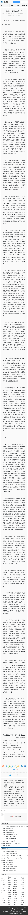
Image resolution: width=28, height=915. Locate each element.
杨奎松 (15, 886)
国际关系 (24, 5)
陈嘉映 (3, 881)
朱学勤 (3, 902)
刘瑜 (2, 898)
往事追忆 (18, 747)
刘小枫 (9, 894)
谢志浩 (9, 904)
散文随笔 (12, 747)
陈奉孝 (3, 890)
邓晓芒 (15, 888)
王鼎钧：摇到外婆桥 (6, 845)
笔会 (8, 747)
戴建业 (22, 884)
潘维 (9, 902)
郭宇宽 (9, 883)
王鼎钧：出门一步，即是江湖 (8, 841)
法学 (7, 5)
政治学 (18, 5)
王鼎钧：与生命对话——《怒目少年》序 (10, 843)
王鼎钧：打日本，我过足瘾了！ (8, 837)
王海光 (22, 886)
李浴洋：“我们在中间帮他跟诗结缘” (9, 851)
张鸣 (9, 886)
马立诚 (15, 883)
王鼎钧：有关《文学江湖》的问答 (9, 834)
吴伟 (15, 896)
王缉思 (22, 888)
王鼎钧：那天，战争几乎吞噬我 (8, 839)
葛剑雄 (9, 898)
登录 (13, 817)
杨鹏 (9, 888)
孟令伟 (15, 894)
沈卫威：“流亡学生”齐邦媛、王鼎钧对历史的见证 (12, 858)
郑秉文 (15, 902)
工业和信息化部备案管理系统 (14, 913)
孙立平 (15, 904)
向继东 (9, 884)
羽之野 (3, 904)
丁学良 (3, 879)
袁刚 (9, 900)
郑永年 (15, 877)
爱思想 (5, 2)
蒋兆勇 (9, 896)
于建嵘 (15, 881)
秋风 (2, 894)
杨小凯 (15, 900)
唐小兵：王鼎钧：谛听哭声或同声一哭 (10, 853)
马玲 (15, 890)
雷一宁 (22, 894)
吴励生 (22, 900)
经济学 (12, 5)
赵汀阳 (15, 884)
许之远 (3, 900)
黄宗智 (9, 881)
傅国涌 (22, 879)
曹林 (9, 879)
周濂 (2, 888)
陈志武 (22, 881)
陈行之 (9, 877)
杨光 (22, 904)
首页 (2, 5)
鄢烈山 (15, 879)
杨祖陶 (22, 883)
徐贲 (2, 883)
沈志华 (3, 884)
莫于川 (22, 902)
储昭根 (15, 898)
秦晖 (2, 877)
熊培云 (22, 892)
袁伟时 (9, 892)
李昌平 (3, 886)
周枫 (2, 896)
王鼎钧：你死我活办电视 (7, 828)
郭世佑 (9, 890)
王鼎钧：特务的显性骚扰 (7, 830)
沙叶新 (22, 896)
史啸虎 (15, 892)
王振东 (22, 890)
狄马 (2, 892)
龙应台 (22, 877)
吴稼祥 (22, 898)
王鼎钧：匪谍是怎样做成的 (7, 832)
